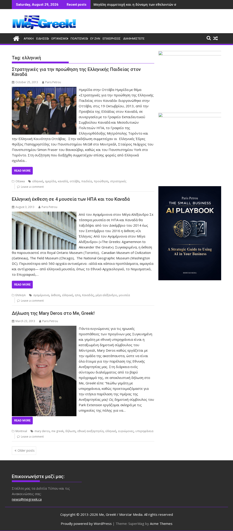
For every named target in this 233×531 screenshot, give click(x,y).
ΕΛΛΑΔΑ (20, 295)
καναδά (63, 181)
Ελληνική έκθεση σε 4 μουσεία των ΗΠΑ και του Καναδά (71, 199)
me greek (57, 431)
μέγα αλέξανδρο (106, 295)
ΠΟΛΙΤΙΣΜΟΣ (79, 38)
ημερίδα (50, 181)
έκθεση (55, 295)
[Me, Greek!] (16, 38)
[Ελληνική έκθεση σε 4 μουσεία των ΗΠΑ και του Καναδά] (44, 214)
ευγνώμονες (126, 431)
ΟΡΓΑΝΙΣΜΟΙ (59, 38)
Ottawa (20, 181)
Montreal (21, 431)
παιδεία (86, 181)
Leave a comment (32, 187)
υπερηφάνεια (144, 431)
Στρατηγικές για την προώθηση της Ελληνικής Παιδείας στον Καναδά (76, 72)
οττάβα (74, 181)
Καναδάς (88, 295)
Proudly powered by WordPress (86, 523)
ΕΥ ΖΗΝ (95, 38)
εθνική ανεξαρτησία (90, 431)
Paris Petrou (53, 82)
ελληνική (37, 181)
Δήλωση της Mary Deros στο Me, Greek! (53, 313)
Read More (22, 170)
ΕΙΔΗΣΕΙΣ (42, 38)
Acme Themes (161, 523)
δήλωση (70, 431)
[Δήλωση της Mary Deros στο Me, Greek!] (44, 328)
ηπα (77, 295)
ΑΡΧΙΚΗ (29, 38)
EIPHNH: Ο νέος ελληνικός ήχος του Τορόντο (130, 4)
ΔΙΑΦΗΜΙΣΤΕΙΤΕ (133, 38)
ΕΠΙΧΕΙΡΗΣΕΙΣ (112, 38)
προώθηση (101, 181)
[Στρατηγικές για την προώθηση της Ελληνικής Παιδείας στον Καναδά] (44, 89)
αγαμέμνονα (41, 295)
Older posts (26, 450)
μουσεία (124, 295)
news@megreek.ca (27, 499)
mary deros (42, 431)
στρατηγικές (118, 181)
